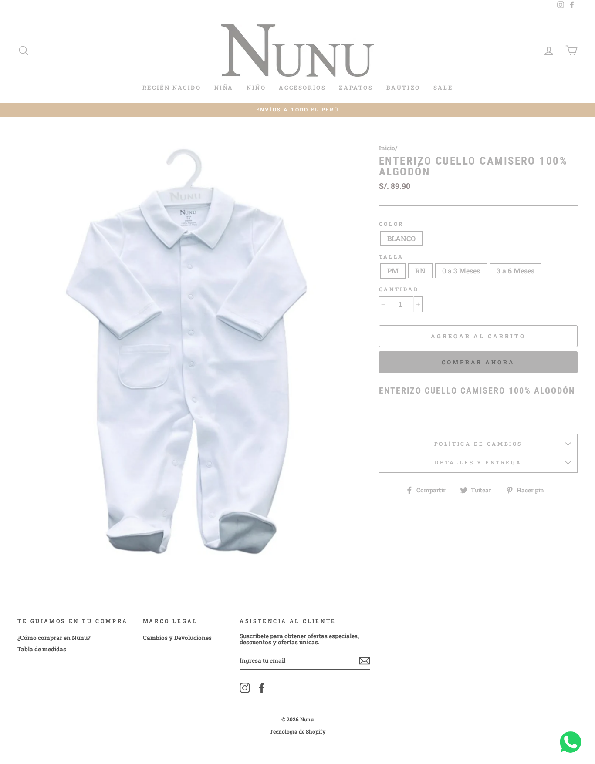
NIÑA (223, 87)
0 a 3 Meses (461, 270)
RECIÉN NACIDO (171, 87)
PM (393, 270)
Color (391, 224)
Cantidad (399, 289)
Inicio (387, 148)
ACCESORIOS (302, 87)
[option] (297, 110)
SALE (443, 87)
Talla (391, 256)
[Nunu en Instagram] (245, 688)
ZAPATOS (356, 87)
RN (420, 270)
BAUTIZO (403, 87)
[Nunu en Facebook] (262, 688)
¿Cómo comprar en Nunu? (54, 638)
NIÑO (256, 87)
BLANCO (401, 238)
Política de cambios (478, 443)
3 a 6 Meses (515, 270)
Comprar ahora (478, 362)
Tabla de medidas (41, 649)
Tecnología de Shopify (298, 731)
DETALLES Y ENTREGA (478, 462)
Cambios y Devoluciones (177, 638)
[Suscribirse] (364, 661)
